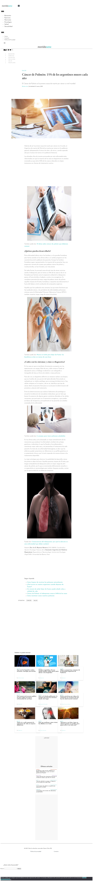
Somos (6, 36)
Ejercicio (7, 17)
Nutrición (7, 20)
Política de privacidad (35, 851)
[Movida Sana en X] (8, 50)
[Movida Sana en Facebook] (4, 50)
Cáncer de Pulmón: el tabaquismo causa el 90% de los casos (47, 593)
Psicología (8, 22)
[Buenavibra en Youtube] (10, 50)
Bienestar (7, 15)
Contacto (6, 38)
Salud (6, 24)
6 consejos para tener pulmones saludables (51, 436)
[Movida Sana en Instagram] (6, 50)
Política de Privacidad (9, 39)
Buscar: (2, 868)
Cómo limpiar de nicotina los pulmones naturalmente (45, 582)
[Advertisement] (57, 93)
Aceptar (84, 877)
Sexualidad (8, 26)
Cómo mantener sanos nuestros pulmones (40, 595)
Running (38, 769)
